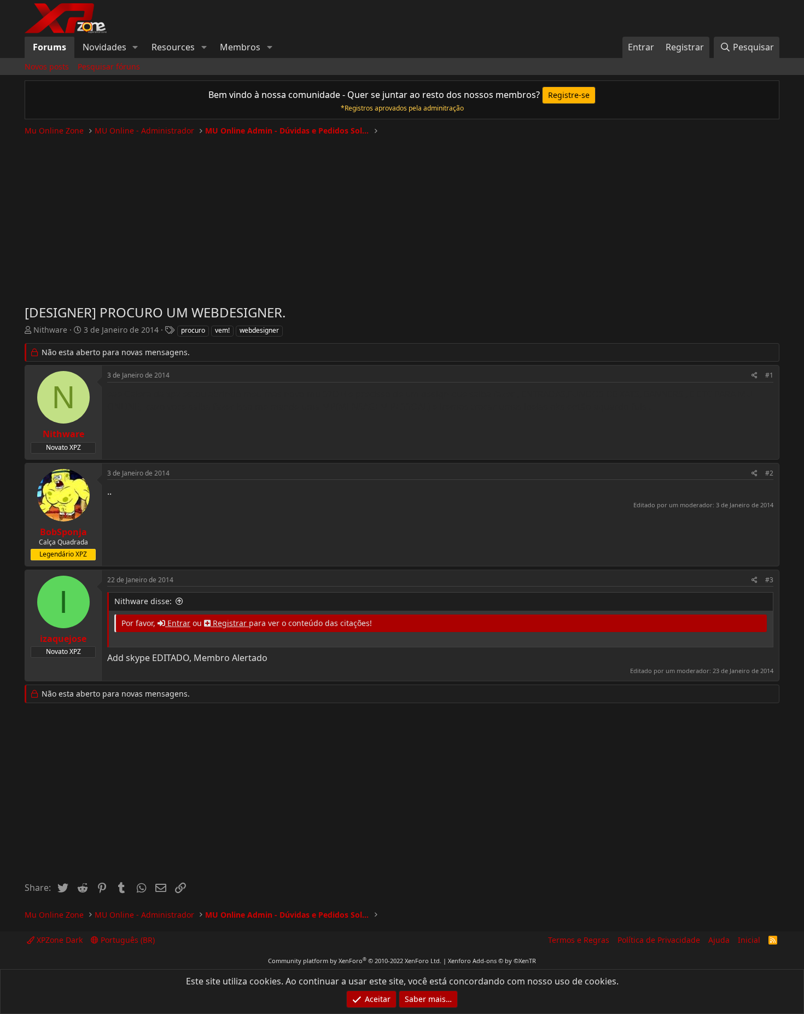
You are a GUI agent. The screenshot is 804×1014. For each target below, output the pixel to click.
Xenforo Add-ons (492, 961)
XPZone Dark (58, 940)
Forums (49, 47)
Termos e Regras (578, 940)
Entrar (177, 623)
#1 (769, 375)
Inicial (749, 940)
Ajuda (719, 940)
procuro (193, 330)
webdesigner (259, 330)
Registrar (230, 623)
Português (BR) (126, 940)
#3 (769, 579)
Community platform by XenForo (354, 961)
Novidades (104, 47)
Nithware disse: (143, 601)
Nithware (50, 330)
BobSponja (63, 532)
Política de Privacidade (658, 940)
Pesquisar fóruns (109, 66)
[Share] (754, 375)
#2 (769, 473)
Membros (240, 47)
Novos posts (47, 66)
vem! (222, 330)
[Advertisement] (402, 215)
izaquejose (63, 639)
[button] (135, 47)
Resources (173, 47)
